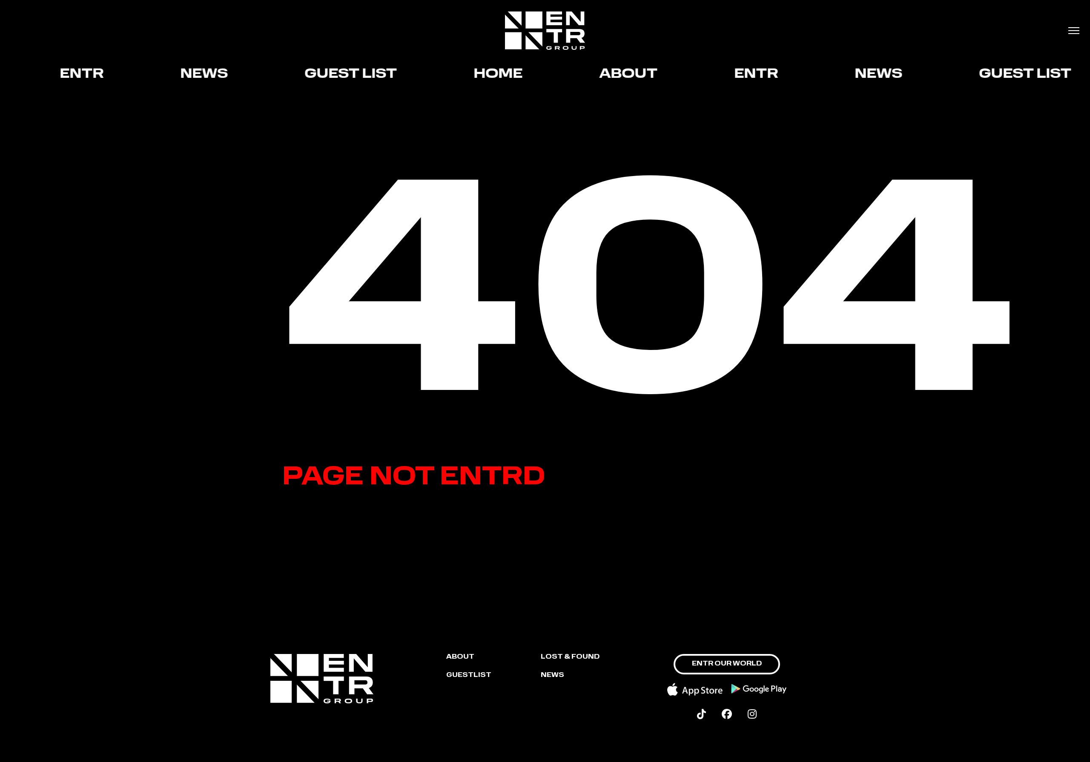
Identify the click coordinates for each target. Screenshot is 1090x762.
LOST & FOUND (570, 657)
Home (486, 74)
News (193, 74)
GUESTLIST (468, 675)
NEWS (552, 675)
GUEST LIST (339, 74)
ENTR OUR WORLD (727, 664)
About (617, 74)
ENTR (70, 74)
